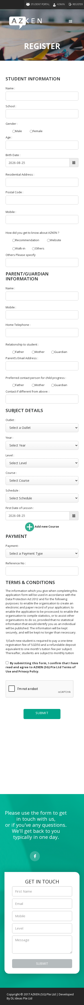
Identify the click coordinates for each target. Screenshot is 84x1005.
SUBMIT (42, 713)
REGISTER (78, 4)
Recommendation (27, 240)
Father (19, 352)
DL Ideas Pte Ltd (21, 998)
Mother (40, 352)
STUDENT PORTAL (40, 4)
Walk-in (20, 248)
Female (38, 131)
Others (39, 248)
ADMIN (61, 4)
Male (18, 131)
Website (55, 240)
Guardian (60, 352)
